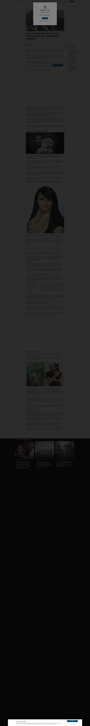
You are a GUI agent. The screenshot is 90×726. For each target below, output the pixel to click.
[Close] (81, 723)
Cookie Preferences (72, 724)
